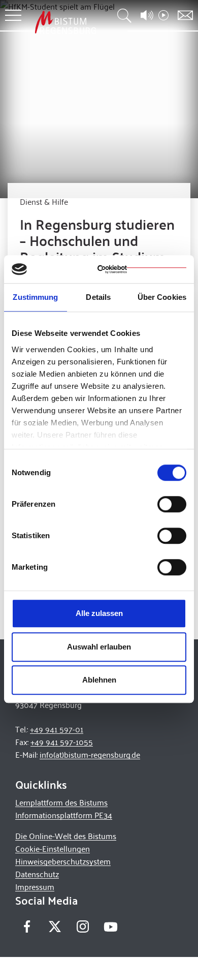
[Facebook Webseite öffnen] (26, 926)
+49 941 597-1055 (61, 741)
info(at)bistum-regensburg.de (90, 754)
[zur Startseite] (65, 22)
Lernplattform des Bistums (61, 802)
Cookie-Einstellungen (52, 848)
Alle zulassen (99, 613)
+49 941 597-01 (56, 729)
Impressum (34, 886)
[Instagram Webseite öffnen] (82, 926)
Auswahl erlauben (99, 646)
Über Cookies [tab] (162, 297)
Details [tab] (98, 297)
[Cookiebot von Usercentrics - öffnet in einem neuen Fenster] (141, 269)
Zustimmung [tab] (35, 297)
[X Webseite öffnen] (54, 926)
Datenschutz (37, 874)
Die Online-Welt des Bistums (65, 835)
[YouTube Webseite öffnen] (110, 925)
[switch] (171, 504)
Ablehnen (99, 679)
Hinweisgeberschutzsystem (63, 861)
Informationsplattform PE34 (63, 815)
